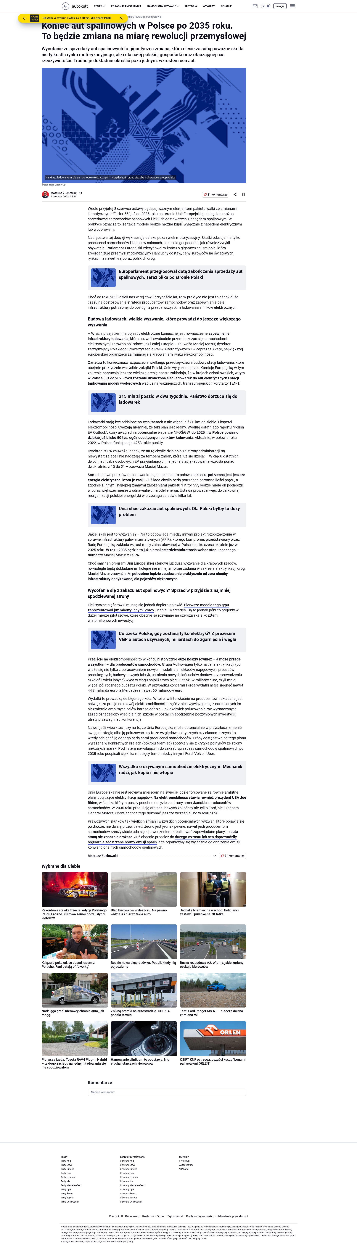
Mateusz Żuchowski (64, 193)
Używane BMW (127, 1165)
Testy (98, 6)
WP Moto (184, 1169)
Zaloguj (280, 6)
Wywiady (209, 6)
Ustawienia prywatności (231, 1216)
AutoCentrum (186, 1165)
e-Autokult (184, 1161)
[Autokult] (83, 6)
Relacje (226, 6)
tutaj (131, 1241)
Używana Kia (126, 1181)
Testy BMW (66, 1165)
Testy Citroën (67, 1169)
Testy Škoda (67, 1193)
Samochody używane (161, 6)
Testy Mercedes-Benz (71, 1185)
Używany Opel (127, 1189)
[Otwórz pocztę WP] (255, 6)
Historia (191, 6)
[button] (265, 6)
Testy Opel (66, 1189)
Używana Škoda (128, 1193)
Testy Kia (65, 1181)
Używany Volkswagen (131, 1201)
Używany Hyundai (129, 1177)
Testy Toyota (67, 1197)
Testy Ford (66, 1173)
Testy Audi (66, 1161)
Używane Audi (127, 1161)
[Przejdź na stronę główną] (65, 9)
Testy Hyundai (68, 1177)
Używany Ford (127, 1173)
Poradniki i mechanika (126, 6)
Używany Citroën (128, 1169)
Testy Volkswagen (70, 1201)
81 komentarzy (217, 194)
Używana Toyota (128, 1197)
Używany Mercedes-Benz (132, 1185)
